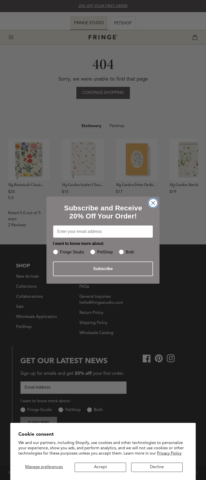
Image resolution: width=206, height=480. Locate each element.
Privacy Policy (169, 454)
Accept (100, 467)
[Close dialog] (153, 203)
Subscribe (103, 269)
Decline (157, 467)
